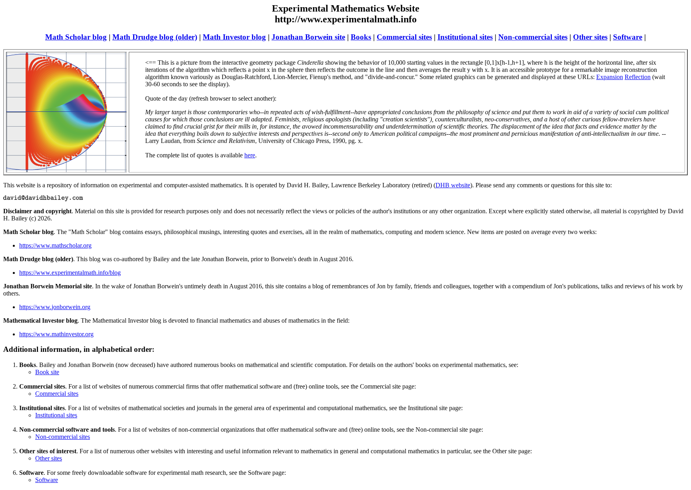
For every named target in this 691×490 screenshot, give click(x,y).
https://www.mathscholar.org (55, 245)
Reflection (638, 76)
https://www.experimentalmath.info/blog (70, 272)
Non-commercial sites (532, 37)
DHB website (452, 185)
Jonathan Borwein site (308, 37)
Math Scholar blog (76, 37)
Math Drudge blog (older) (154, 37)
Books (361, 37)
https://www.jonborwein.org (54, 307)
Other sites (590, 37)
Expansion (609, 76)
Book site (47, 372)
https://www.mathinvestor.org (56, 334)
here (249, 155)
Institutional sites (465, 37)
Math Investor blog (234, 37)
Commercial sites (404, 37)
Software (627, 37)
